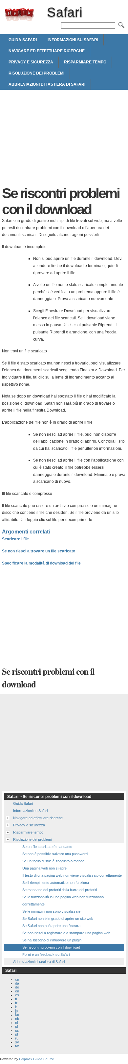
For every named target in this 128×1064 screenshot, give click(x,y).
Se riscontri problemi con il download (51, 947)
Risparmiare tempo (85, 62)
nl (16, 1022)
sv (17, 1042)
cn (17, 979)
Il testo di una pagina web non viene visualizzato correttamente (72, 875)
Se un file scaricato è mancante (47, 847)
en (17, 991)
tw (17, 1046)
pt (16, 1034)
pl (16, 1026)
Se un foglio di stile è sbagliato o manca (53, 861)
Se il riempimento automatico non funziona (55, 883)
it (16, 1007)
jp (16, 1011)
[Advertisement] (64, 139)
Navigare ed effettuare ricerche (47, 51)
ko (17, 1015)
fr (16, 1003)
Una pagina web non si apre (44, 868)
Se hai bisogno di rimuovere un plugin (51, 940)
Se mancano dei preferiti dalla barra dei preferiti (59, 890)
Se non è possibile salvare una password (55, 854)
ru (16, 1038)
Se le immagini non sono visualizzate (51, 911)
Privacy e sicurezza (31, 62)
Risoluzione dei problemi (36, 73)
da (17, 983)
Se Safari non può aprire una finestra (51, 926)
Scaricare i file (15, 539)
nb (17, 1019)
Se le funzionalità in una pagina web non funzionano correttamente (63, 900)
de (17, 987)
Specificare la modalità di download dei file (41, 563)
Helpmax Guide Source (36, 1059)
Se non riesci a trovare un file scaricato (38, 551)
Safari (19, 14)
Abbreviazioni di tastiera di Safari (47, 84)
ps (17, 1030)
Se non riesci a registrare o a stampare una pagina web (66, 933)
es (17, 995)
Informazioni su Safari (73, 40)
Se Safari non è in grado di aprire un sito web (57, 918)
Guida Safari (23, 40)
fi (16, 999)
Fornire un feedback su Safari (46, 954)
